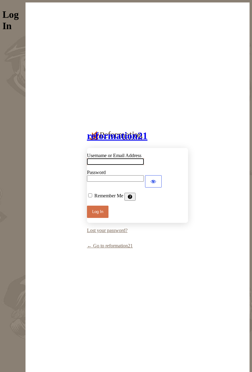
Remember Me (108, 195)
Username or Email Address (114, 155)
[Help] (130, 197)
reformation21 (117, 135)
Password (96, 172)
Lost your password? (107, 230)
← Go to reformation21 (110, 245)
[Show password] (153, 181)
